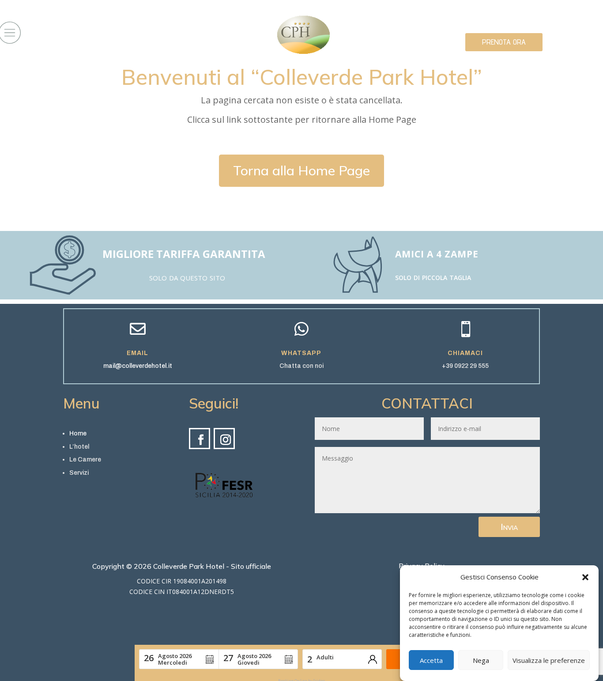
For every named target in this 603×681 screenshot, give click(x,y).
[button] (585, 577)
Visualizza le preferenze (549, 660)
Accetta (431, 660)
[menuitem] (224, 485)
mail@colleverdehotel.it (137, 366)
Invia (509, 526)
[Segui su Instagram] (224, 438)
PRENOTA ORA (504, 41)
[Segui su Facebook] (199, 438)
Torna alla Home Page (301, 170)
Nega (481, 660)
